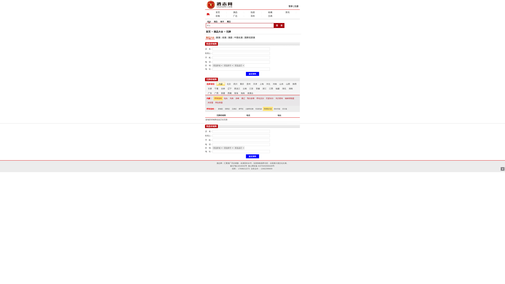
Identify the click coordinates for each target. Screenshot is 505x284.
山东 (281, 84)
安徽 (258, 88)
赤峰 (237, 98)
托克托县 (259, 109)
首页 (218, 12)
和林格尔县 (268, 109)
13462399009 (266, 169)
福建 (278, 88)
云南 (245, 88)
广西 (216, 93)
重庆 (242, 84)
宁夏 (216, 88)
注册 (296, 6)
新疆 (223, 93)
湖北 (284, 88)
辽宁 (230, 88)
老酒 (224, 37)
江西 (271, 88)
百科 (253, 16)
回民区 (227, 109)
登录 (291, 6)
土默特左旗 (249, 109)
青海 (236, 93)
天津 (255, 84)
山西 (288, 84)
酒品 (235, 12)
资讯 (287, 12)
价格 (218, 16)
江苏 (251, 88)
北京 (229, 84)
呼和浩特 (218, 98)
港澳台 (250, 93)
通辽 (243, 98)
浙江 (264, 88)
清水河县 (277, 109)
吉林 (223, 88)
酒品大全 (218, 31)
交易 (270, 16)
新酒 (218, 37)
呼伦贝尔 (260, 98)
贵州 (249, 84)
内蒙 (221, 84)
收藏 (270, 12)
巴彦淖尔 (269, 98)
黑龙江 (237, 88)
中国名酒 (238, 37)
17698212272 (244, 169)
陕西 (295, 84)
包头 (226, 98)
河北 (268, 84)
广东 (210, 93)
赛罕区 (241, 109)
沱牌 (228, 31)
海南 (243, 93)
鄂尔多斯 (250, 98)
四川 (235, 84)
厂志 (235, 16)
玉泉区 (234, 109)
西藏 (230, 93)
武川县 (284, 109)
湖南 (291, 88)
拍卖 (253, 12)
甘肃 (210, 88)
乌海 (231, 98)
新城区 (220, 109)
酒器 (230, 37)
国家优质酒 (249, 37)
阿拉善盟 (219, 103)
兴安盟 (210, 103)
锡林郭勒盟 (289, 98)
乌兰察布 (279, 98)
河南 (275, 84)
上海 (262, 84)
